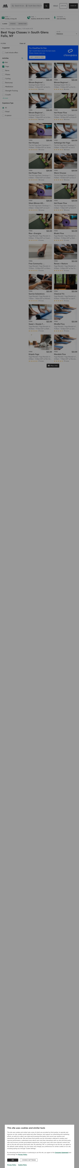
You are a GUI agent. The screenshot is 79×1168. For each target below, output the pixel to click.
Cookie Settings (29, 1160)
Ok (13, 1160)
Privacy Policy (22, 1154)
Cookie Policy (22, 1165)
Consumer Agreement (61, 1152)
